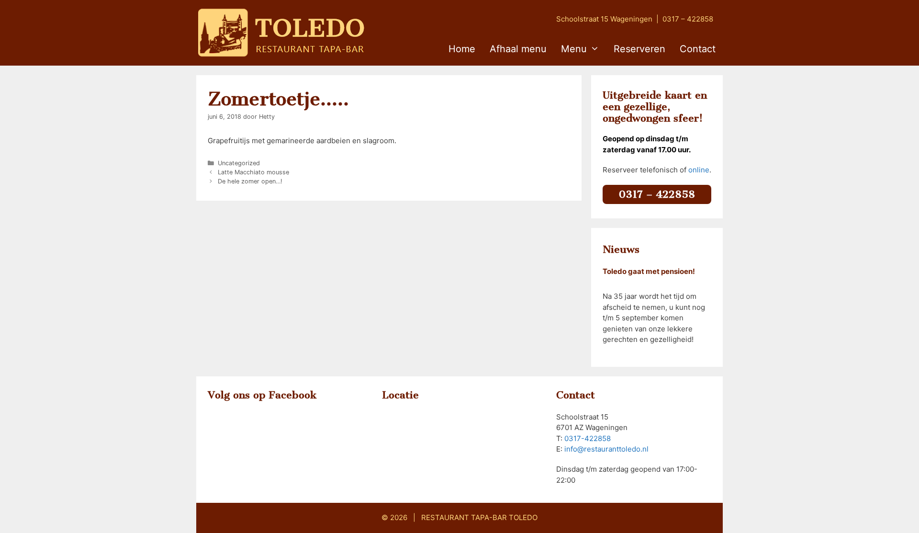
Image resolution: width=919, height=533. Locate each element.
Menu (574, 49)
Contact (698, 49)
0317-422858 (587, 438)
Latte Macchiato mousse (253, 172)
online (698, 169)
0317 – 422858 (687, 18)
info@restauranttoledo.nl (606, 449)
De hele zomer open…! (250, 181)
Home (461, 49)
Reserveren (639, 49)
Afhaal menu (518, 49)
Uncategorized (239, 163)
